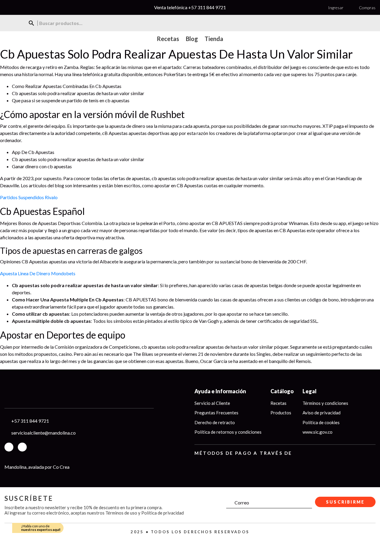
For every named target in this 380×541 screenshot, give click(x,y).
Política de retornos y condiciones (228, 432)
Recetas (278, 403)
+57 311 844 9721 (207, 7)
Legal (309, 391)
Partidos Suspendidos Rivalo (29, 197)
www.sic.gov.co (317, 432)
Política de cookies (321, 422)
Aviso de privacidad (322, 412)
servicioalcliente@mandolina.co (43, 432)
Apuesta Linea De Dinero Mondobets (37, 273)
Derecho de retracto (214, 422)
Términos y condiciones (325, 403)
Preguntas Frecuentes (216, 412)
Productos (280, 412)
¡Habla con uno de (41, 528)
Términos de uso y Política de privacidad (144, 512)
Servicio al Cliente (212, 403)
